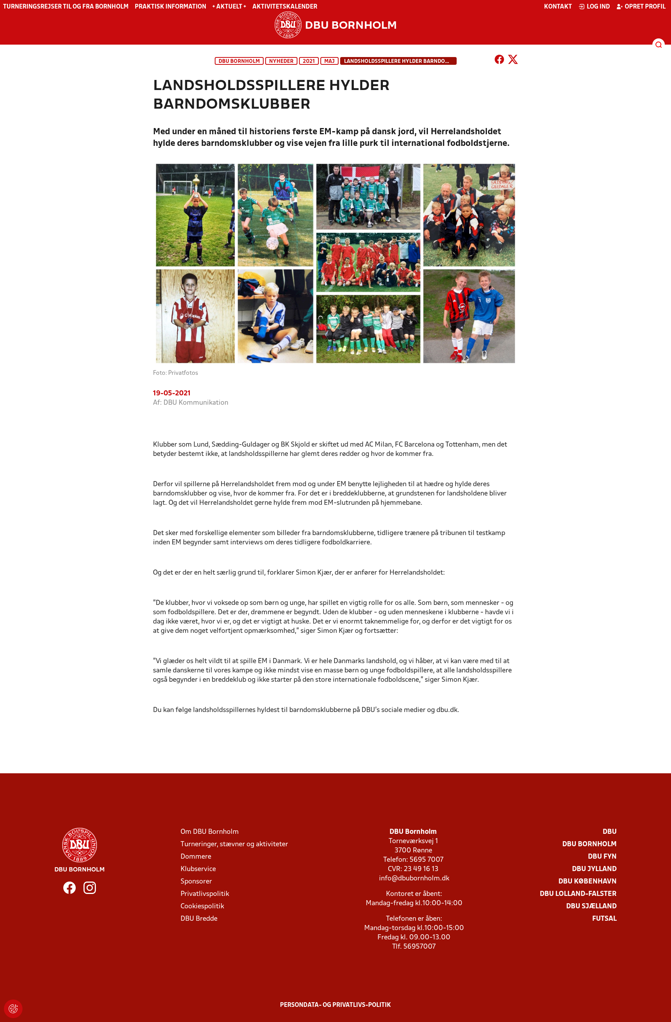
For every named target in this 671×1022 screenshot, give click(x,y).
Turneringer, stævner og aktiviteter (234, 844)
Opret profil (645, 7)
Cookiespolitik (202, 906)
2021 (309, 61)
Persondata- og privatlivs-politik (335, 1005)
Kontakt (558, 7)
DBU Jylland (594, 869)
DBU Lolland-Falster (578, 894)
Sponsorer (196, 881)
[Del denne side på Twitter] (513, 61)
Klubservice (198, 869)
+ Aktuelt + (229, 7)
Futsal (604, 919)
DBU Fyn (602, 857)
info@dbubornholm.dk (414, 878)
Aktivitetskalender (284, 7)
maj (329, 61)
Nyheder (281, 61)
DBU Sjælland (591, 906)
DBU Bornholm (239, 61)
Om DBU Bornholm (210, 832)
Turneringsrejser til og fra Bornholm (66, 7)
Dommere (196, 857)
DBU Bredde (199, 919)
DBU (610, 832)
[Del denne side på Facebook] (499, 61)
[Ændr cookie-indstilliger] (13, 1008)
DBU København (587, 881)
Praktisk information (170, 7)
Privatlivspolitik (205, 894)
